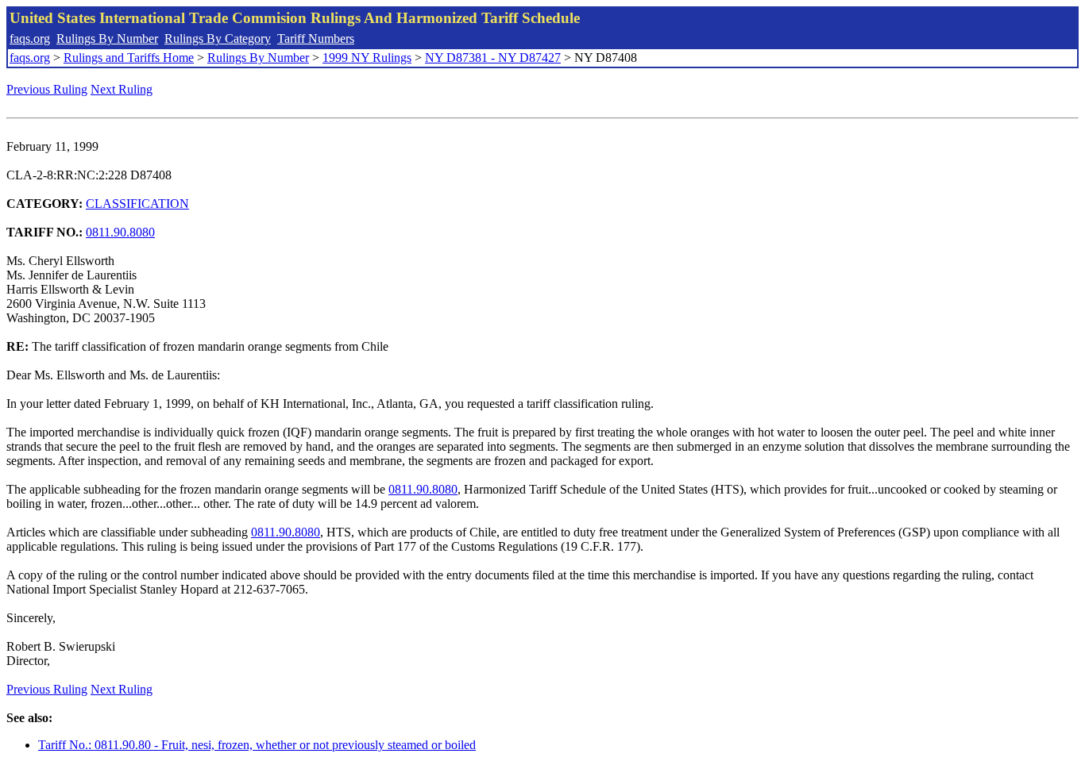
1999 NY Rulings (366, 57)
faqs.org (30, 38)
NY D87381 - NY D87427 (493, 57)
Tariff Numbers (315, 38)
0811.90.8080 (120, 232)
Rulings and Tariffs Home (129, 57)
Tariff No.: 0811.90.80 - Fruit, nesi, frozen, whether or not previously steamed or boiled (257, 745)
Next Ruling (122, 89)
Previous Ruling (46, 89)
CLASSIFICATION (137, 203)
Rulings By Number (107, 38)
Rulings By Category (217, 38)
